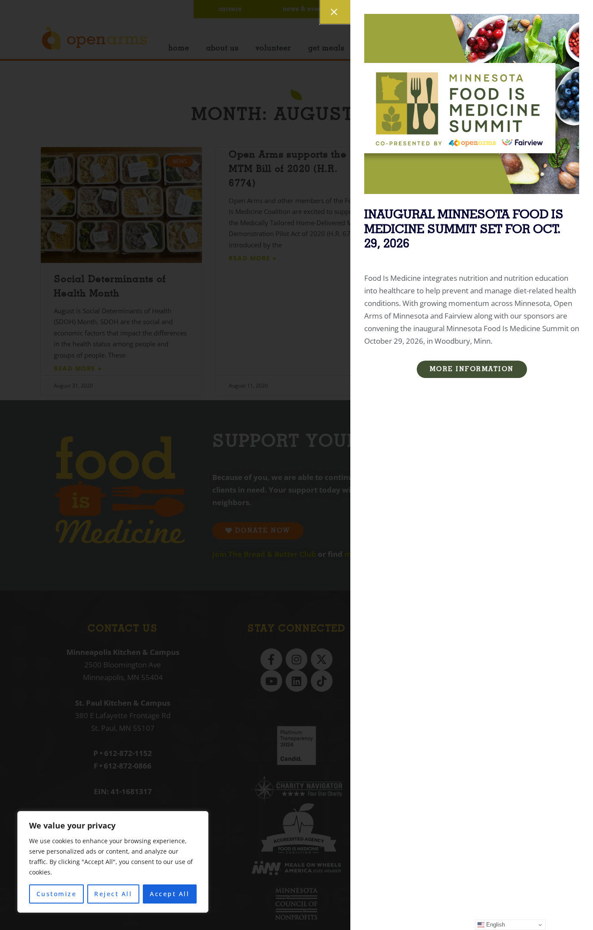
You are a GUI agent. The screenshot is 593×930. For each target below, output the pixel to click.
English (494, 924)
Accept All (169, 894)
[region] (112, 862)
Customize (56, 894)
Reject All (113, 894)
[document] (296, 465)
